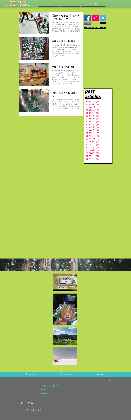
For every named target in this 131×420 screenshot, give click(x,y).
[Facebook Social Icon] (87, 18)
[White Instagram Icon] (61, 374)
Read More (44, 393)
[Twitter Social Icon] (103, 18)
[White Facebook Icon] (26, 374)
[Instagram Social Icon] (95, 18)
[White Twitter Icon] (97, 374)
